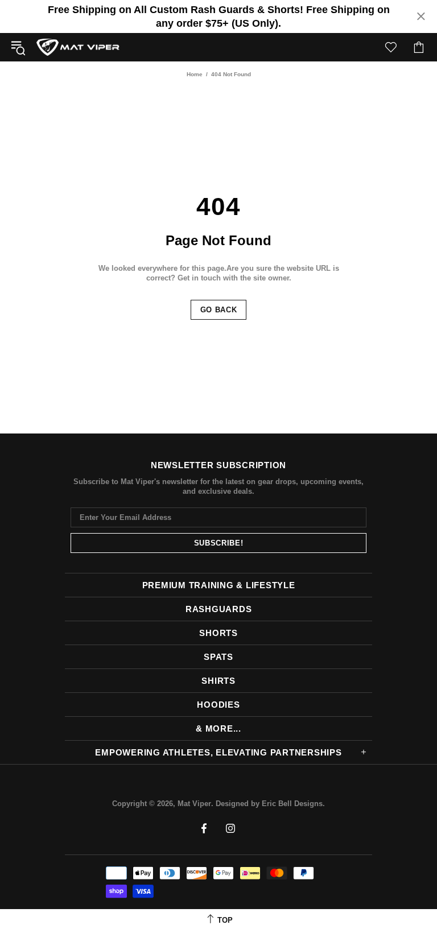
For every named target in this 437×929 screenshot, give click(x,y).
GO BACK (218, 309)
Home (195, 74)
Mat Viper (77, 47)
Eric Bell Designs (292, 803)
